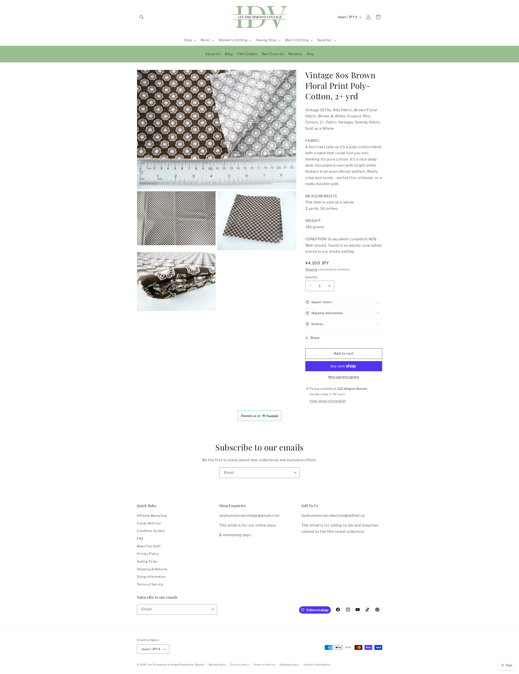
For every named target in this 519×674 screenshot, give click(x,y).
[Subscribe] (294, 473)
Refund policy (217, 664)
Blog (229, 54)
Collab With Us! (149, 523)
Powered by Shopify (191, 664)
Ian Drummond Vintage (163, 664)
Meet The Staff (149, 546)
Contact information (316, 664)
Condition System (151, 531)
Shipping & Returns (152, 569)
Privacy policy (240, 664)
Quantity (311, 277)
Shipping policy (289, 664)
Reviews (295, 54)
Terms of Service (150, 584)
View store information (328, 401)
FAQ (140, 538)
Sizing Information (151, 577)
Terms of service (264, 664)
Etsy (310, 54)
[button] (142, 17)
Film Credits (247, 54)
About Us (213, 54)
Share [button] (315, 338)
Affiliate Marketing (152, 516)
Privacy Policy (148, 554)
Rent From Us (273, 54)
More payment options (343, 376)
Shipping (311, 269)
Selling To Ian (147, 561)
